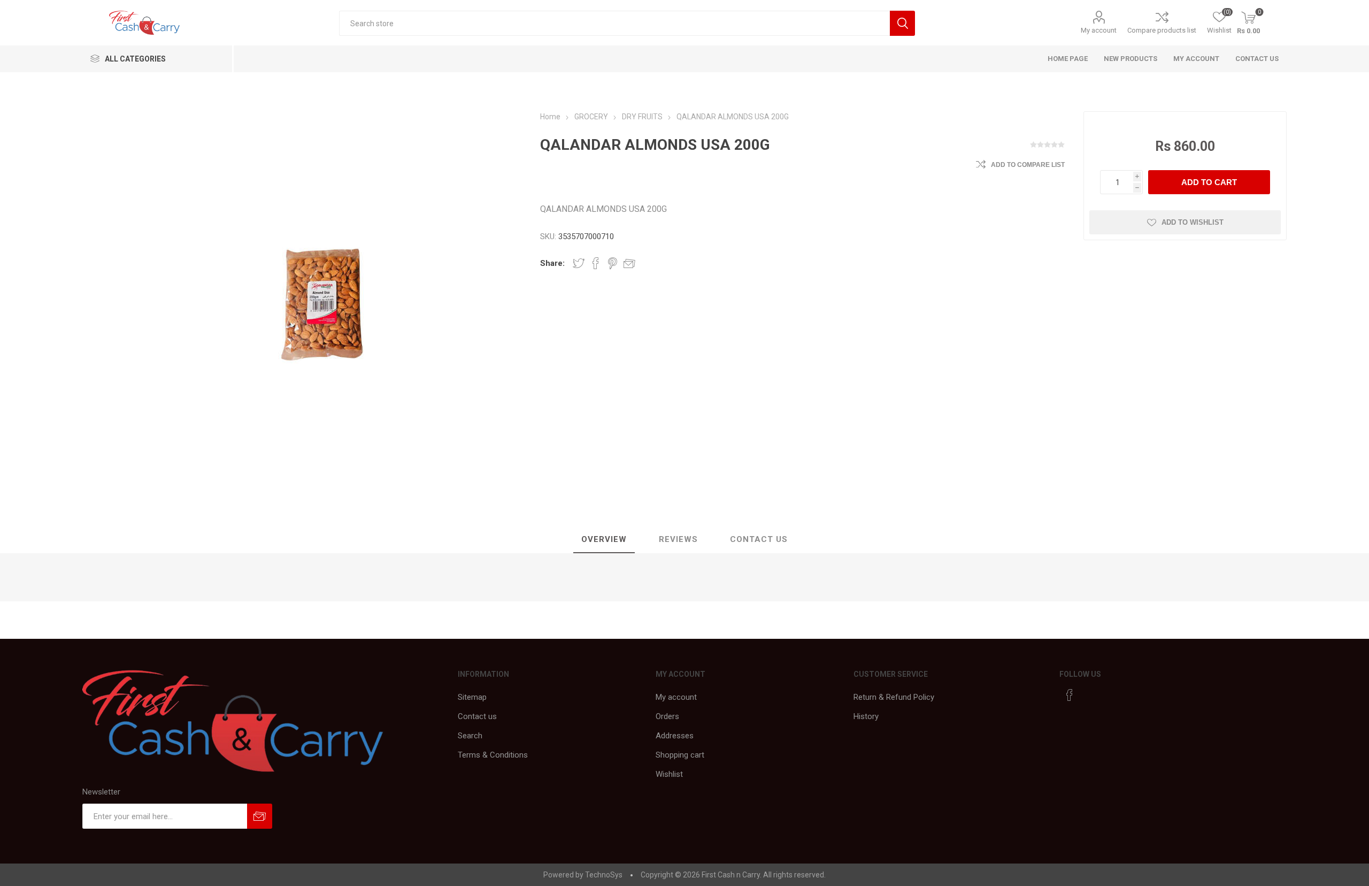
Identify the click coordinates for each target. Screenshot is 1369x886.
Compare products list (1161, 30)
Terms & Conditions (493, 755)
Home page (1068, 59)
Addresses (675, 735)
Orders (667, 716)
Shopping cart (680, 755)
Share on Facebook (596, 263)
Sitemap (472, 697)
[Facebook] (1069, 695)
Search (470, 735)
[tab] (604, 539)
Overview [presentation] (604, 539)
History (866, 716)
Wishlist (669, 774)
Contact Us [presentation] (759, 539)
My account (1099, 30)
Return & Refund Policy (893, 697)
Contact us (1257, 59)
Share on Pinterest (612, 263)
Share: (552, 263)
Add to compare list (1028, 165)
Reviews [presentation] (678, 539)
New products (1130, 59)
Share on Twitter (578, 263)
